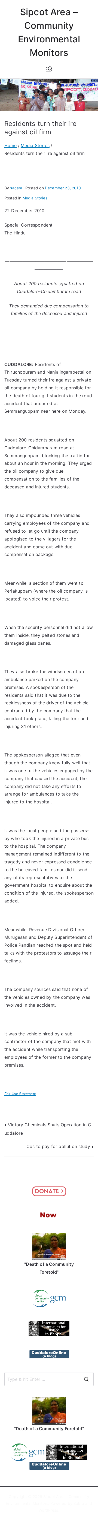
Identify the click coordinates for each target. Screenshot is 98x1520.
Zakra (79, 1503)
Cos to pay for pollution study (58, 1146)
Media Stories (35, 198)
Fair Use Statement (20, 1094)
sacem (16, 188)
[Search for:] (49, 1379)
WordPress (48, 1510)
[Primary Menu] (49, 69)
